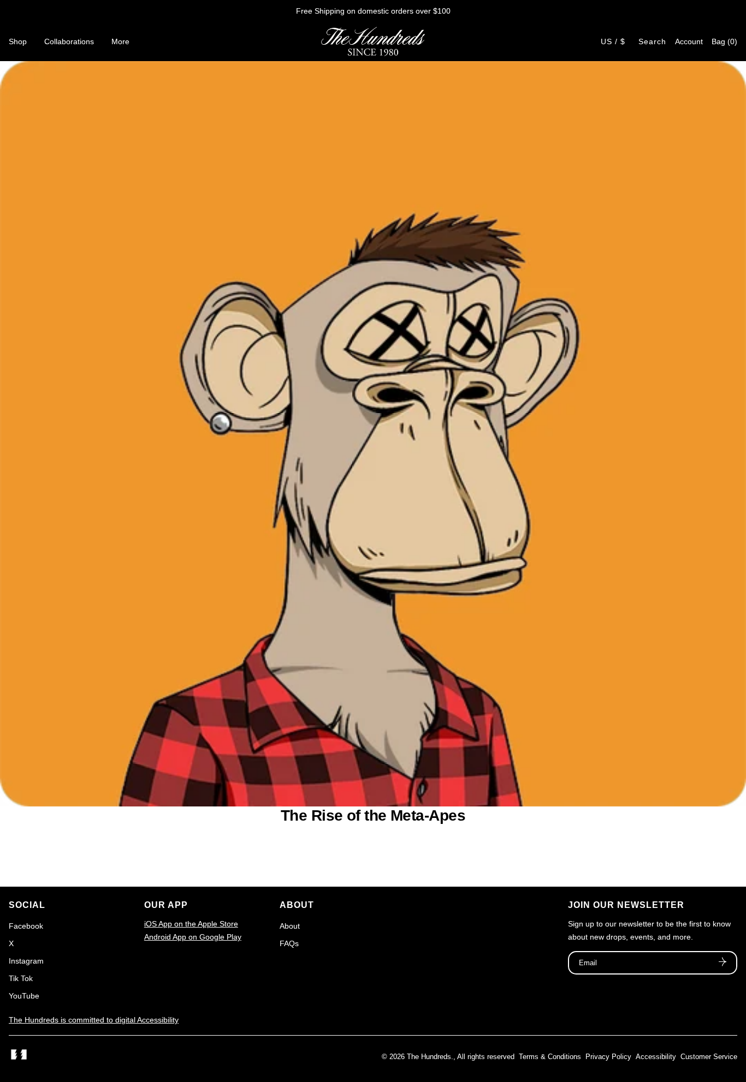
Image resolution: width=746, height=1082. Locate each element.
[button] (724, 41)
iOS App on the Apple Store (191, 923)
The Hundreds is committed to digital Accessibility (94, 1019)
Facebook (26, 926)
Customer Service (708, 1057)
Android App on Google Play (192, 936)
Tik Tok (21, 978)
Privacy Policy (608, 1057)
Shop (18, 41)
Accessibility (656, 1057)
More (120, 41)
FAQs (289, 943)
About (290, 926)
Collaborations (69, 41)
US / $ (613, 41)
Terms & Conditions (550, 1057)
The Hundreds (429, 1057)
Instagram (26, 961)
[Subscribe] (722, 963)
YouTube (24, 995)
